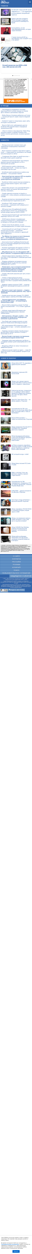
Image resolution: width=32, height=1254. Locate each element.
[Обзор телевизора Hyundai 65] (6, 429)
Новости (5, 140)
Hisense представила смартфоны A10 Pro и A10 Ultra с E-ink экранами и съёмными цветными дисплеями (16, 257)
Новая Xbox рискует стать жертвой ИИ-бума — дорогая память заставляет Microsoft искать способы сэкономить (16, 189)
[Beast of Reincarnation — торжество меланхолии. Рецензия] (6, 420)
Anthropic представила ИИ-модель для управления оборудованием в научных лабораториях (13, 312)
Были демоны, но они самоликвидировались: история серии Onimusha (21, 29)
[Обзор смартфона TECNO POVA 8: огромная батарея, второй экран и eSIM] (6, 511)
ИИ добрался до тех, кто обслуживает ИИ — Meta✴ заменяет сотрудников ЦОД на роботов (16, 252)
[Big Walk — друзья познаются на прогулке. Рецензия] (6, 493)
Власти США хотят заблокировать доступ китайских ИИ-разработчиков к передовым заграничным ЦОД (14, 127)
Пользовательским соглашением (10, 1244)
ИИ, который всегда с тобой (19, 454)
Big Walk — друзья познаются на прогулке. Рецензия (21, 491)
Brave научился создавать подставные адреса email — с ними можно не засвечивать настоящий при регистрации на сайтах (16, 152)
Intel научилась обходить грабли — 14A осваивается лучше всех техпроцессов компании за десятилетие (14, 317)
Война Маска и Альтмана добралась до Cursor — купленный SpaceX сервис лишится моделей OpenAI (15, 117)
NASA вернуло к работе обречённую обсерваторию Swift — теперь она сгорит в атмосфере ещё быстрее (14, 168)
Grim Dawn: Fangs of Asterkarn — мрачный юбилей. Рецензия (21, 500)
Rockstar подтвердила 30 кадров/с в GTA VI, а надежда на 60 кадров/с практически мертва (15, 248)
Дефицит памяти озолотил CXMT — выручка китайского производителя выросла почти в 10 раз (15, 286)
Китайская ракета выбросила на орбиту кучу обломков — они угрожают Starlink (15, 172)
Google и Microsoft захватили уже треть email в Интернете (15, 274)
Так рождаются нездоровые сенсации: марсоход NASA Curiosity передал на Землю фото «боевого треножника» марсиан (14, 111)
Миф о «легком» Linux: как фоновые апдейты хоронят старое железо (19, 474)
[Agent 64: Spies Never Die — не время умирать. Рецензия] (6, 402)
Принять (16, 1251)
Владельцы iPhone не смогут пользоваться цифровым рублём (14, 346)
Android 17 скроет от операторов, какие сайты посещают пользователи (15, 121)
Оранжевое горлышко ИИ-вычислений (19, 373)
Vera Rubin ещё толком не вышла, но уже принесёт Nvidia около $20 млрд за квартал (14, 322)
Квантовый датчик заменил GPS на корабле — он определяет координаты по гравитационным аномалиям (16, 178)
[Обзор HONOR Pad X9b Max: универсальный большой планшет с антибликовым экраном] (6, 530)
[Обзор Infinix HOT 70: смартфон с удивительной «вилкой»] (6, 366)
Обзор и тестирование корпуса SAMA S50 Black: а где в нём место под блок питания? (20, 519)
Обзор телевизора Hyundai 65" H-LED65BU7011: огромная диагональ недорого (21, 428)
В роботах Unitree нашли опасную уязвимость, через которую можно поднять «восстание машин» (15, 183)
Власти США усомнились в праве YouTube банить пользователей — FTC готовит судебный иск (15, 306)
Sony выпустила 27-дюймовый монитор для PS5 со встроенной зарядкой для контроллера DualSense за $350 (15, 243)
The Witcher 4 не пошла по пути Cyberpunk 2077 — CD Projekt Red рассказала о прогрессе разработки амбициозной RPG (15, 238)
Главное (4, 6)
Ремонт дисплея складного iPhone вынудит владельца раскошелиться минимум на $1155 (19, 20)
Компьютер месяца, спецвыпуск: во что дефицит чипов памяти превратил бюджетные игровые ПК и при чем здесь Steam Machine (21, 393)
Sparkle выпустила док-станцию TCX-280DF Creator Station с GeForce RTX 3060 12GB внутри (16, 296)
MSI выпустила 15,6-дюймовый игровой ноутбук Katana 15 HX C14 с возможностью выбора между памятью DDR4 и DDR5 (14, 210)
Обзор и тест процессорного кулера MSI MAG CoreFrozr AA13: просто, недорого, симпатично (21, 383)
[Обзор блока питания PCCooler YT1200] (6, 466)
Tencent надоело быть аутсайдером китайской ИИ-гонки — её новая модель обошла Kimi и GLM (14, 301)
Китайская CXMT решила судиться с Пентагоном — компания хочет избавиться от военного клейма (15, 205)
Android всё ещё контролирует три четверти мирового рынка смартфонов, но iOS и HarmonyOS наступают (15, 162)
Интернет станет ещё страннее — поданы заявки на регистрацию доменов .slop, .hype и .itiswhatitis (16, 291)
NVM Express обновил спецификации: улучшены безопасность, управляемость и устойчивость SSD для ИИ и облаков (14, 220)
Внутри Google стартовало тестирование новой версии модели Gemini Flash (15, 337)
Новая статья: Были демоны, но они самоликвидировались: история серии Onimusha (15, 225)
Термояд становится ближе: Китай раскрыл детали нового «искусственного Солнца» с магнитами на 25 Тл (14, 332)
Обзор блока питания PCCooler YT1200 (21, 464)
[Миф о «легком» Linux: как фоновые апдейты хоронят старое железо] (6, 475)
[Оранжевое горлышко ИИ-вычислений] (6, 375)
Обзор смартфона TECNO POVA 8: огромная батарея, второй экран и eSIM (21, 510)
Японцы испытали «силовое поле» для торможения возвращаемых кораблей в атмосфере (13, 146)
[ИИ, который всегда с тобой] (6, 457)
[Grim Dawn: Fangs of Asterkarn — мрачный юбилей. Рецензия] (6, 502)
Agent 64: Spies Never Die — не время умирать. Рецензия (20, 400)
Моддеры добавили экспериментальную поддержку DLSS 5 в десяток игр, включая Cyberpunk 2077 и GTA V (14, 263)
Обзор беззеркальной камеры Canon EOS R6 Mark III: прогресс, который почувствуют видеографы (21, 438)
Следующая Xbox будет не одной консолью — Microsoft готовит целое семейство (15, 157)
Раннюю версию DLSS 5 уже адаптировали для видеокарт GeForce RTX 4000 (16, 215)
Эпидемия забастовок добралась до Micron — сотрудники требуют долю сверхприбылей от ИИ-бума (16, 342)
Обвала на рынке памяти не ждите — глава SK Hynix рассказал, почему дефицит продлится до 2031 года (16, 351)
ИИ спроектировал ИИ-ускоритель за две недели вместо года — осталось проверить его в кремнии (15, 327)
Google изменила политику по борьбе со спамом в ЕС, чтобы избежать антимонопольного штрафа (16, 195)
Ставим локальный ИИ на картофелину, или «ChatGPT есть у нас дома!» (21, 38)
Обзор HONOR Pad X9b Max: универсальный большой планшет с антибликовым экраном (20, 529)
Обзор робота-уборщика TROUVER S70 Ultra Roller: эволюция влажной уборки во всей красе (20, 538)
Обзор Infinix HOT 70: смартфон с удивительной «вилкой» (21, 363)
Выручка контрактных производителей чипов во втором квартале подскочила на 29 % (15, 200)
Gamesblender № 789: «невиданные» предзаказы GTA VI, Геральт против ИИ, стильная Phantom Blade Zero (21, 483)
